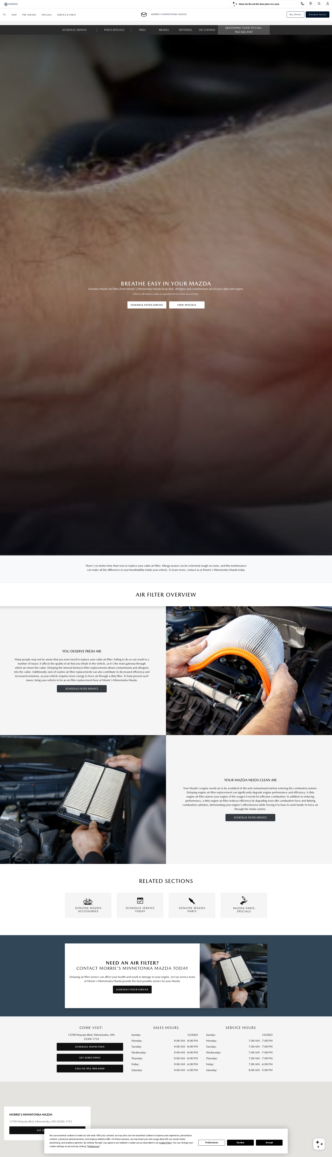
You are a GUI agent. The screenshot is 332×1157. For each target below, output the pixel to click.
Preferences (211, 1142)
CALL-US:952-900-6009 (90, 1068)
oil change (207, 29)
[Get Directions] (312, 4)
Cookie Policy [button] (165, 1143)
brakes (164, 29)
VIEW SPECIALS (186, 305)
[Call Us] (303, 4)
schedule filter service (81, 688)
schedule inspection (90, 1046)
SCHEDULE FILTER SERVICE (147, 305)
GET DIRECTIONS (89, 1057)
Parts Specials (114, 29)
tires (142, 29)
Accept (269, 1142)
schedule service (74, 29)
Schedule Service (317, 14)
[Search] (320, 4)
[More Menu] (4, 14)
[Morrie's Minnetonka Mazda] (145, 14)
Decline (240, 1142)
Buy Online (295, 14)
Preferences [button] (93, 1146)
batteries (185, 29)
